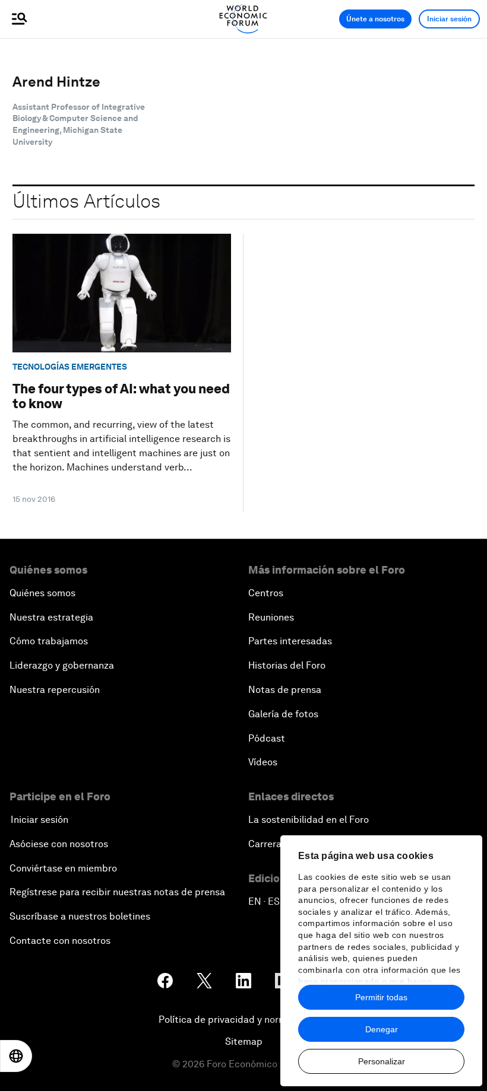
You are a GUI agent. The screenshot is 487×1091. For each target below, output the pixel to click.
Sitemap (244, 1041)
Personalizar (381, 1061)
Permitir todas (381, 997)
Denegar (381, 1029)
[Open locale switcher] (16, 1056)
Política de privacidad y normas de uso (243, 1019)
